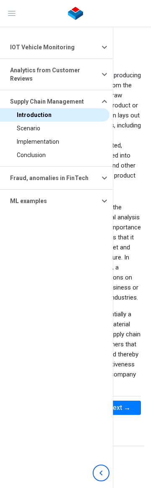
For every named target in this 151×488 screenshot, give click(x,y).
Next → (119, 408)
